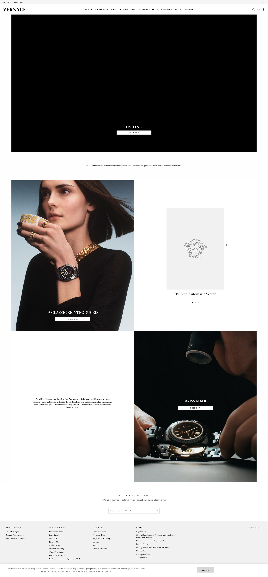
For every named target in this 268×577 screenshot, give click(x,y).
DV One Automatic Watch (195, 294)
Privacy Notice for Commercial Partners (152, 547)
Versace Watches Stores (15, 538)
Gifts (178, 9)
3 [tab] (198, 302)
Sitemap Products (100, 548)
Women (124, 9)
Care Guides (54, 535)
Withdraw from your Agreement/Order (65, 559)
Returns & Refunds (57, 555)
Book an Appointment (15, 535)
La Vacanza (101, 9)
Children (166, 9)
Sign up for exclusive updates (13, 2)
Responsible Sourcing (101, 538)
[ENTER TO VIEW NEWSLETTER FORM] (157, 510)
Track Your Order (56, 552)
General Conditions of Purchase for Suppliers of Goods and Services (155, 536)
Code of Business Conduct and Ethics (151, 541)
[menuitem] (88, 9)
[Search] (253, 9)
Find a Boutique (12, 532)
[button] (25, 544)
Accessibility (141, 557)
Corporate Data (99, 535)
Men (133, 9)
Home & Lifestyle (148, 9)
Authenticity (54, 545)
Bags (114, 9)
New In (88, 9)
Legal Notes (141, 532)
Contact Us (53, 538)
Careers (96, 542)
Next (226, 245)
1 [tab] (192, 302)
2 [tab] (195, 302)
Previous (164, 245)
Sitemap (96, 545)
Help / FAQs (54, 542)
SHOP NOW (134, 132)
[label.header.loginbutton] (263, 9)
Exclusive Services (56, 532)
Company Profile (100, 532)
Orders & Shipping (56, 548)
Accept (205, 570)
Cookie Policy (142, 551)
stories (189, 9)
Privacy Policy (142, 544)
